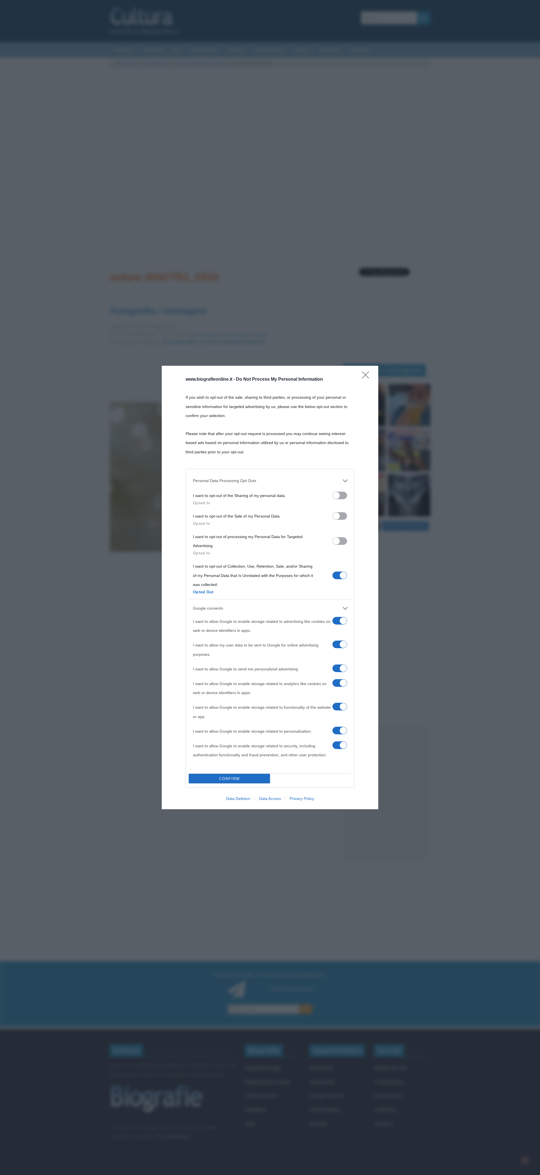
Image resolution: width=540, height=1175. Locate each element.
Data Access (270, 798)
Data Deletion (238, 798)
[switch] (339, 495)
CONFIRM (229, 779)
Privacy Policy (302, 798)
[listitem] (270, 480)
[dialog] (270, 588)
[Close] (367, 376)
